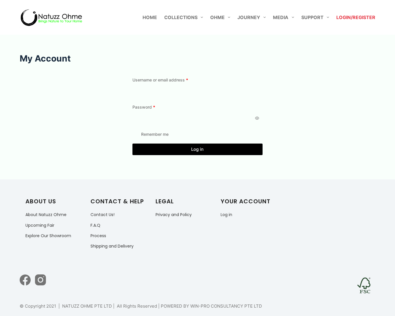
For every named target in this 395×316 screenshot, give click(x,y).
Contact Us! (103, 215)
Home (150, 17)
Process (98, 236)
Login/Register (355, 17)
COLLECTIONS (181, 17)
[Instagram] (40, 279)
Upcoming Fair (39, 225)
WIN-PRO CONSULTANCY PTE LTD (226, 306)
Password (152, 106)
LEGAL (165, 201)
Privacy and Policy (174, 215)
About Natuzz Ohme (46, 215)
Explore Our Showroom (48, 236)
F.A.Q (95, 225)
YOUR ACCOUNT (245, 201)
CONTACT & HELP (117, 201)
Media (280, 17)
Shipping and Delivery (112, 246)
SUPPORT (312, 17)
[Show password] (257, 118)
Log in (197, 149)
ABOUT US (40, 201)
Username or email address (168, 79)
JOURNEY (248, 17)
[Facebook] (25, 279)
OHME (217, 17)
